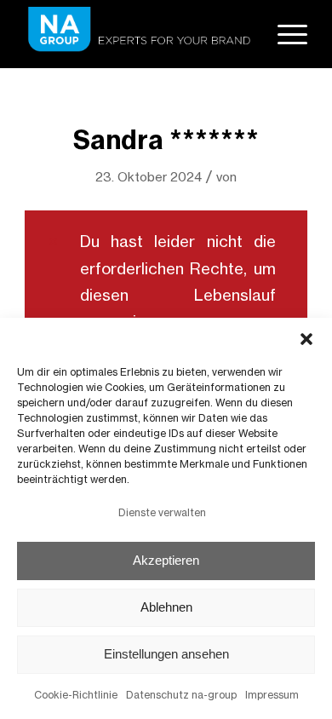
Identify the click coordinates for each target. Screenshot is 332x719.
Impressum (272, 694)
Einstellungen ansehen (166, 654)
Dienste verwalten (162, 512)
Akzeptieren (166, 560)
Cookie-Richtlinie (75, 694)
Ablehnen (166, 607)
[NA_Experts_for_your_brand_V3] (137, 34)
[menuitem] (283, 34)
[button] (306, 339)
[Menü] (283, 34)
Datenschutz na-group (181, 694)
